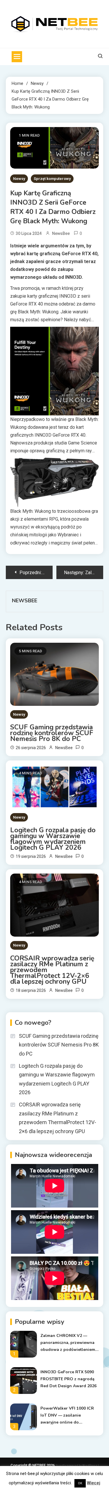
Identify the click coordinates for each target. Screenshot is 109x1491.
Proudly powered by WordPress (77, 1465)
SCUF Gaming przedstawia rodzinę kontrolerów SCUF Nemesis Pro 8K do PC (51, 733)
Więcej (93, 1482)
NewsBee (61, 233)
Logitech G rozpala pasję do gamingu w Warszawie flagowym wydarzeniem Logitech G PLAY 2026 (53, 839)
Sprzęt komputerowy (52, 178)
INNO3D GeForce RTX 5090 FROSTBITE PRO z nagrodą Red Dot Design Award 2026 (68, 1379)
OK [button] (80, 1483)
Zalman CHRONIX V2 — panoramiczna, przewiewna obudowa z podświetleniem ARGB (67, 1343)
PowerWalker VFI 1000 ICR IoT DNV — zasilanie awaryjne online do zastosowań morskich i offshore (67, 1416)
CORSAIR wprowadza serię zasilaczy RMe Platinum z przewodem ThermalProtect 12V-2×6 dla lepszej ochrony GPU (52, 970)
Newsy (19, 178)
